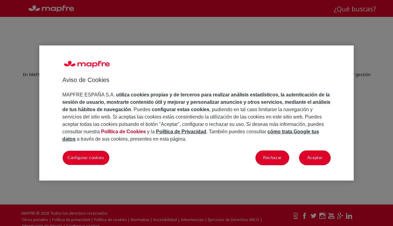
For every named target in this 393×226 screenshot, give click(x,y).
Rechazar (272, 157)
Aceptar (315, 157)
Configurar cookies (86, 157)
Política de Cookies (123, 131)
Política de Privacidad (181, 131)
